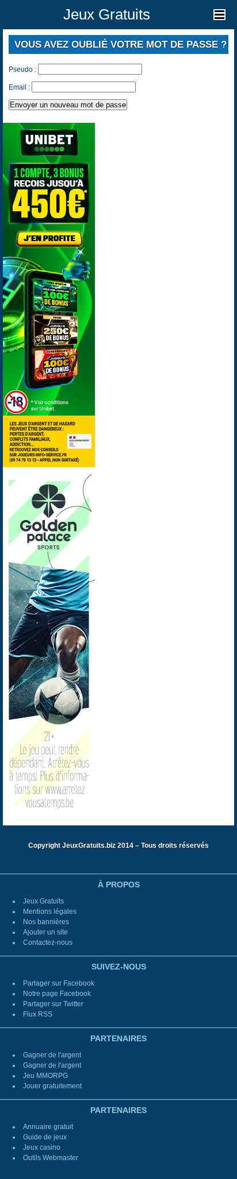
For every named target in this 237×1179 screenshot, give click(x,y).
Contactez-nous (47, 942)
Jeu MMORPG (45, 1076)
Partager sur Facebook (58, 983)
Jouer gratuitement (52, 1086)
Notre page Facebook (57, 994)
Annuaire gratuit (48, 1127)
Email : (19, 87)
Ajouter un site (45, 932)
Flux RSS (37, 1014)
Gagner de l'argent (52, 1055)
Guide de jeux (45, 1137)
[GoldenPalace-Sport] (49, 646)
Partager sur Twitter (53, 1004)
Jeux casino (41, 1147)
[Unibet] (49, 294)
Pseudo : (22, 69)
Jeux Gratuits (106, 14)
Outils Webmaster (50, 1158)
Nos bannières (46, 922)
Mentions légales (50, 911)
